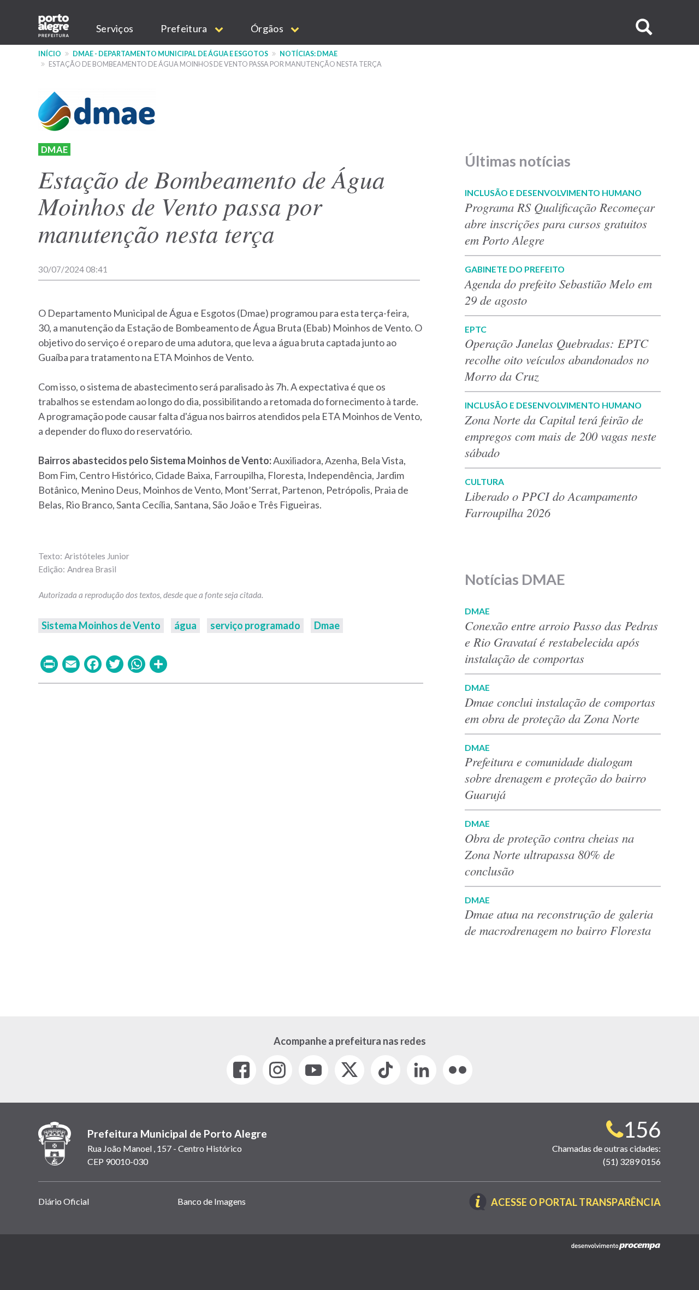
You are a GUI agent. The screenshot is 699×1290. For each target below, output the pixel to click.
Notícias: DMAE (308, 54)
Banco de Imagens (211, 1201)
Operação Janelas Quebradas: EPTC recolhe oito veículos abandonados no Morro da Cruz (557, 359)
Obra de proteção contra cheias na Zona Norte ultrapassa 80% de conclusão (549, 854)
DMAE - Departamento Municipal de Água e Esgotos (170, 54)
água (185, 625)
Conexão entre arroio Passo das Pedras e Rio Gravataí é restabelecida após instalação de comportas (561, 641)
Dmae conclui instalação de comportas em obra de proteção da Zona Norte (560, 710)
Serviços (114, 28)
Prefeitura (185, 28)
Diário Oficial (63, 1201)
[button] (644, 27)
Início (49, 54)
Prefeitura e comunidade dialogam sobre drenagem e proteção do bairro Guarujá (555, 777)
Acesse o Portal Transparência (576, 1203)
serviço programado (255, 625)
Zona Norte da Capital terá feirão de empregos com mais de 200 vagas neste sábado (560, 435)
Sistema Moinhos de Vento (101, 625)
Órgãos (268, 28)
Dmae (54, 149)
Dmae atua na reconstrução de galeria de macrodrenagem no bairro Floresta (559, 922)
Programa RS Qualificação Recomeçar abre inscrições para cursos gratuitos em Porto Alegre (560, 223)
